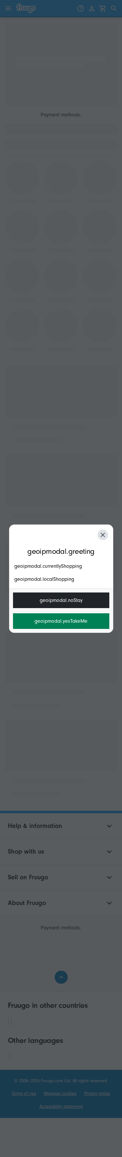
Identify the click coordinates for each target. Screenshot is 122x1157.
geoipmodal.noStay (61, 600)
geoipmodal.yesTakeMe (61, 621)
